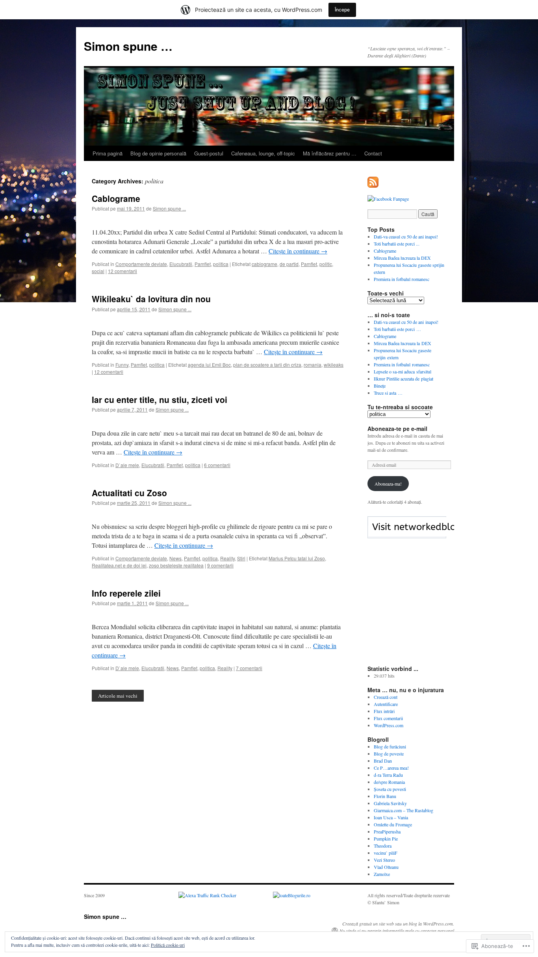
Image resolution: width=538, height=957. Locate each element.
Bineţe (380, 385)
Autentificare (386, 704)
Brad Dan (383, 760)
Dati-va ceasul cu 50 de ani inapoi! (406, 236)
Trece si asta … (388, 393)
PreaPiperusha (387, 831)
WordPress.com (388, 725)
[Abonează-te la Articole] (373, 184)
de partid (289, 263)
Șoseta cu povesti (390, 789)
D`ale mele (127, 465)
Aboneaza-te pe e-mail (397, 428)
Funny (121, 364)
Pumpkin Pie (386, 838)
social (98, 271)
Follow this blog (406, 531)
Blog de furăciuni (390, 746)
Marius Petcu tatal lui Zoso (297, 558)
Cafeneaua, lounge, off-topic (263, 153)
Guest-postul (208, 153)
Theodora (382, 845)
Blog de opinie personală (158, 153)
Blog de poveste (389, 753)
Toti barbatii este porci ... (396, 243)
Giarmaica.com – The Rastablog (403, 810)
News (175, 558)
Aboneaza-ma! (388, 483)
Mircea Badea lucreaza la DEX (402, 258)
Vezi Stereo (384, 860)
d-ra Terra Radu (388, 775)
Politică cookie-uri (168, 945)
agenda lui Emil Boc (209, 364)
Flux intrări (384, 711)
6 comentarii (217, 465)
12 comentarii (122, 271)
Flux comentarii (388, 718)
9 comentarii (220, 565)
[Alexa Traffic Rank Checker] (207, 895)
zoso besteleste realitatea (176, 565)
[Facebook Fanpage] (388, 199)
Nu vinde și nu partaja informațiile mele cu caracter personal (396, 930)
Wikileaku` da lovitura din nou (151, 299)
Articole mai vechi (117, 695)
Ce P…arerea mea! (391, 768)
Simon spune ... (169, 208)
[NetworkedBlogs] (429, 534)
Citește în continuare (298, 251)
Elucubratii (180, 263)
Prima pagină (107, 153)
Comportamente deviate (141, 263)
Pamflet (203, 263)
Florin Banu (385, 796)
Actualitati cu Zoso (129, 493)
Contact (373, 153)
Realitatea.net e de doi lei (119, 565)
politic (325, 263)
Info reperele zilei (126, 593)
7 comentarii (249, 668)
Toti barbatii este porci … (397, 329)
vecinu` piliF (385, 853)
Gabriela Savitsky (390, 803)
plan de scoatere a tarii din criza (267, 364)
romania (312, 364)
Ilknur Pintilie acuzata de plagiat (403, 378)
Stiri (241, 558)
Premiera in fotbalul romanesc (401, 279)
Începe (342, 10)
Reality (227, 558)
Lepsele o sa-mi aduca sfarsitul (402, 371)
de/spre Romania (389, 782)
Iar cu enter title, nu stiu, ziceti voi (159, 399)
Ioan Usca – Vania (391, 817)
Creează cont (385, 697)
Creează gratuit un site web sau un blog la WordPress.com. (398, 923)
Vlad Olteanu (386, 867)
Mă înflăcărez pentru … (329, 153)
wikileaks (333, 364)
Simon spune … (128, 45)
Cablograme (116, 198)
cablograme (264, 263)
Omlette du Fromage (393, 824)
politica (220, 263)
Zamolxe (382, 874)
